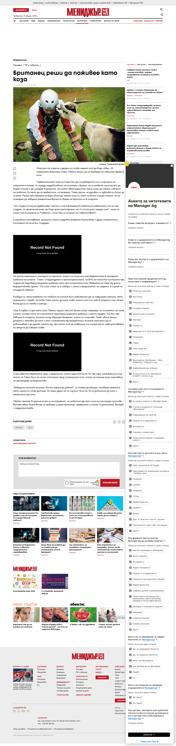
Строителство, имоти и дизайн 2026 (95, 3)
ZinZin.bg (73, 3)
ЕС (38, 685)
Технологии (68, 21)
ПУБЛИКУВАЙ (110, 483)
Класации (80, 682)
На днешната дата (84, 688)
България (24, 21)
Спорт (99, 669)
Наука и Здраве (83, 695)
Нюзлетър (102, 677)
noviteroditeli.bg (51, 3)
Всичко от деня (111, 21)
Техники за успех (63, 688)
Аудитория (119, 710)
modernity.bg (38, 3)
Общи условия (19, 729)
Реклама (79, 669)
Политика (41, 669)
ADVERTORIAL (134, 163)
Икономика (61, 678)
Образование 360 (120, 3)
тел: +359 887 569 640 (46, 723)
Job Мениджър (62, 691)
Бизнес (41, 21)
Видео (99, 672)
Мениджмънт (53, 21)
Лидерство (61, 685)
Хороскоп (80, 685)
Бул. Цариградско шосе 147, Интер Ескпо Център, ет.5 (59, 721)
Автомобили (102, 666)
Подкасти (149, 21)
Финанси (60, 669)
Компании (61, 672)
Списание (138, 21)
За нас (117, 708)
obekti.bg (63, 3)
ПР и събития (81, 672)
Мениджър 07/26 (136, 3)
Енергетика (61, 675)
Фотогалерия (82, 679)
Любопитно (95, 21)
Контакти (42, 718)
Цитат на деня (82, 691)
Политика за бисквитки (64, 729)
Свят (33, 21)
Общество (41, 672)
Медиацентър (120, 713)
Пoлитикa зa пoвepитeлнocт (40, 729)
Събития (159, 21)
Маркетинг (82, 21)
